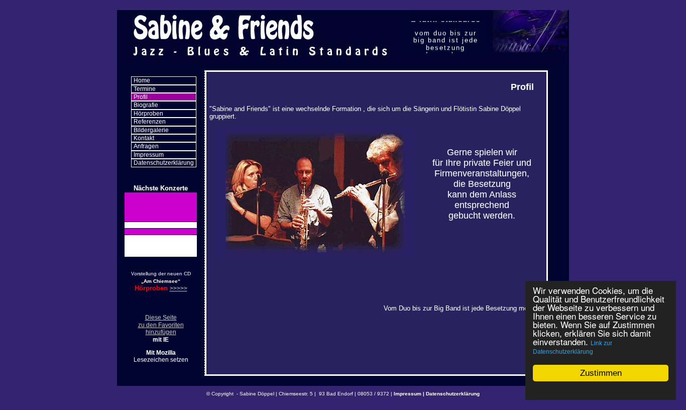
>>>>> (178, 288)
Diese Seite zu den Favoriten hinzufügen (161, 325)
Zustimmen (601, 373)
